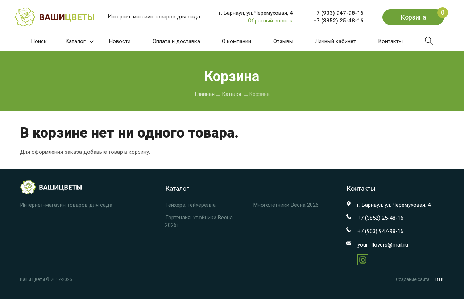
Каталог (75, 41)
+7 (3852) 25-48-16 (338, 20)
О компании (236, 41)
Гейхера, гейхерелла (190, 205)
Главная (205, 94)
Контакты (390, 41)
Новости (119, 41)
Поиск (39, 41)
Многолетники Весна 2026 (286, 205)
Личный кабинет (335, 41)
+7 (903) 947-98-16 (338, 13)
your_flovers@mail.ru (382, 244)
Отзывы (283, 41)
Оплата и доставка (176, 41)
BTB (439, 279)
